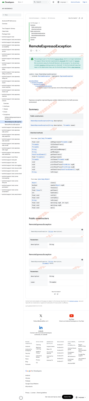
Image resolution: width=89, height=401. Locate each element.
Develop (43, 18)
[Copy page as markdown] (36, 50)
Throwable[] (40, 157)
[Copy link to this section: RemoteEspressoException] (53, 225)
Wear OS (49, 349)
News (27, 359)
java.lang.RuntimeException (44, 86)
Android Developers (34, 18)
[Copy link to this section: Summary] (40, 110)
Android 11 (60, 361)
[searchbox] (11, 15)
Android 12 (60, 358)
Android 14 (60, 353)
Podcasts (27, 364)
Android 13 (60, 356)
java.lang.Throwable (37, 82)
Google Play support (81, 355)
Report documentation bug (82, 350)
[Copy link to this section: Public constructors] (50, 219)
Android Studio (75, 2)
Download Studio (70, 359)
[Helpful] (79, 18)
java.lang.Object (33, 81)
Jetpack (77, 61)
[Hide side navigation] (21, 398)
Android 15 (60, 350)
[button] (11, 36)
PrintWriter (66, 164)
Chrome (27, 378)
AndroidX (62, 61)
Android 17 (60, 344)
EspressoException (66, 76)
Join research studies (82, 359)
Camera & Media (39, 356)
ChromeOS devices (50, 352)
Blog (26, 361)
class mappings (75, 67)
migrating (42, 65)
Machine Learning (38, 348)
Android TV (50, 360)
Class (38, 190)
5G (37, 362)
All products (28, 386)
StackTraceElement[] (39, 154)
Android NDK (71, 363)
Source (27, 356)
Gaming (38, 344)
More (19, 2)
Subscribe (67, 397)
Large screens (50, 346)
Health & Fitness (38, 352)
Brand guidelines (42, 392)
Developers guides (71, 353)
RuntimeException (44, 76)
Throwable (66, 125)
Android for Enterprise (28, 349)
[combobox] (41, 2)
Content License (73, 301)
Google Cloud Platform (31, 384)
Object (34, 182)
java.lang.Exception (39, 84)
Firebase (27, 381)
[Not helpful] (82, 18)
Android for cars (50, 356)
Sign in (85, 2)
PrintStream (66, 167)
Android (27, 346)
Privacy (38, 360)
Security (27, 353)
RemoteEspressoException (39, 121)
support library (59, 59)
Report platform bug (82, 345)
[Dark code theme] (82, 230)
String (51, 121)
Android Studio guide (72, 348)
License (33, 392)
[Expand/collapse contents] (39, 23)
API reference (7, 8)
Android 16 (60, 347)
